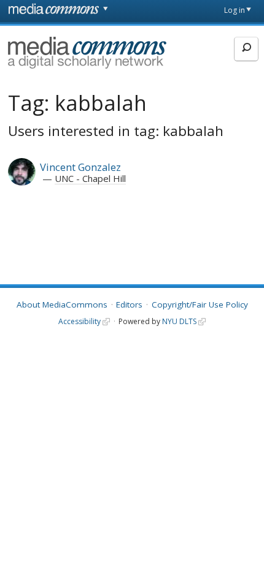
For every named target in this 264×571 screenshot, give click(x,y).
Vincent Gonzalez (80, 167)
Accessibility (79, 321)
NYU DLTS (179, 321)
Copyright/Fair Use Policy (200, 304)
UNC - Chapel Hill (90, 178)
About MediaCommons (62, 304)
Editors (129, 304)
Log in (234, 10)
